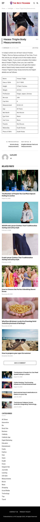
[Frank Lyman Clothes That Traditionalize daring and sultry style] (20, 244)
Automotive (5, 422)
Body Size (5, 428)
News (3, 484)
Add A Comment (20, 363)
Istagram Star (6, 467)
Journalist (5, 470)
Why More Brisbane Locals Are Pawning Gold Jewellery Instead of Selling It (19, 322)
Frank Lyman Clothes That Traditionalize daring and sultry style (17, 259)
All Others (5, 419)
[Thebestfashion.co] (20, 3)
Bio (3, 425)
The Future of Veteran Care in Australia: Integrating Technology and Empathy (25, 404)
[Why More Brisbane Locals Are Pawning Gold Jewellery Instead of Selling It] (20, 308)
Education (5, 443)
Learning (4, 473)
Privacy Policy (25, 512)
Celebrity (4, 434)
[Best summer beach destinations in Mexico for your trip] (7, 394)
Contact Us (13, 512)
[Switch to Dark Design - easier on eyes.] (34, 3)
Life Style (35, 47)
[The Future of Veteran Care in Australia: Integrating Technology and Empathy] (7, 404)
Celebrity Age (6, 437)
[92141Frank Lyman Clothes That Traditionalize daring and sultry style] (20, 212)
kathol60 (6, 47)
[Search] (37, 3)
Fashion (4, 452)
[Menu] (3, 3)
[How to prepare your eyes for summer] (20, 340)
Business (4, 431)
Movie (4, 481)
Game (3, 458)
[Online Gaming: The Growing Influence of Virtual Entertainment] (7, 384)
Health (4, 461)
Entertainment (6, 446)
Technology (5, 493)
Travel (4, 499)
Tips (3, 496)
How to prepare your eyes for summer (16, 353)
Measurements (6, 478)
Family (4, 449)
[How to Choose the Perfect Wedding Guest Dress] (20, 276)
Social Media (6, 490)
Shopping (5, 487)
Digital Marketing (7, 440)
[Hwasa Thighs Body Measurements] (20, 24)
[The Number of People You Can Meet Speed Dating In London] (20, 180)
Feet (3, 455)
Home (3, 464)
